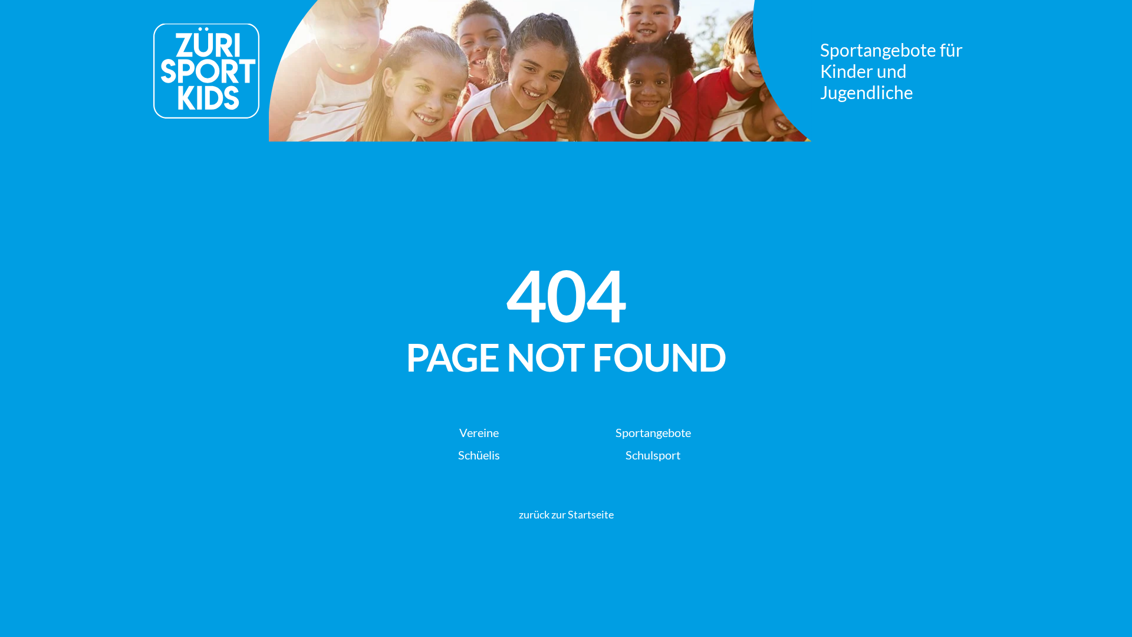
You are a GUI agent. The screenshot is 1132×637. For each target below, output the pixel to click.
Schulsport (653, 455)
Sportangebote (653, 432)
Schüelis (479, 455)
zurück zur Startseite (566, 514)
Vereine (479, 432)
